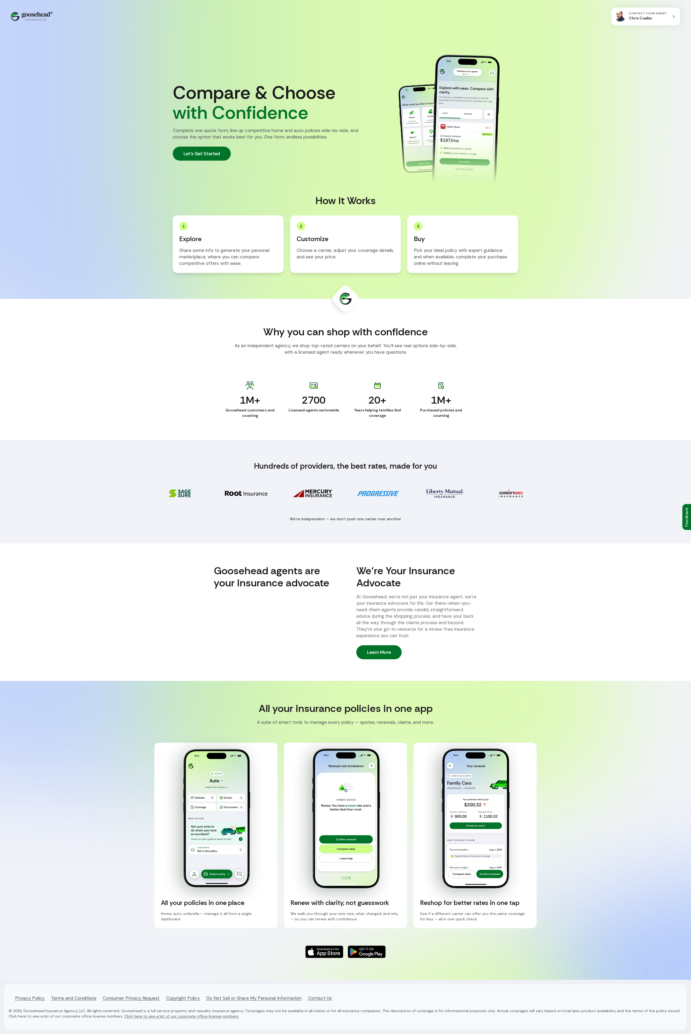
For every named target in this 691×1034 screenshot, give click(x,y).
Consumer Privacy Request (131, 998)
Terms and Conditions (73, 998)
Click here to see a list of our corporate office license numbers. (181, 1016)
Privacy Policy (30, 998)
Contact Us (320, 998)
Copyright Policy (183, 998)
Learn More (379, 652)
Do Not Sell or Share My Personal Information (254, 998)
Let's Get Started (202, 154)
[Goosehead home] (32, 16)
